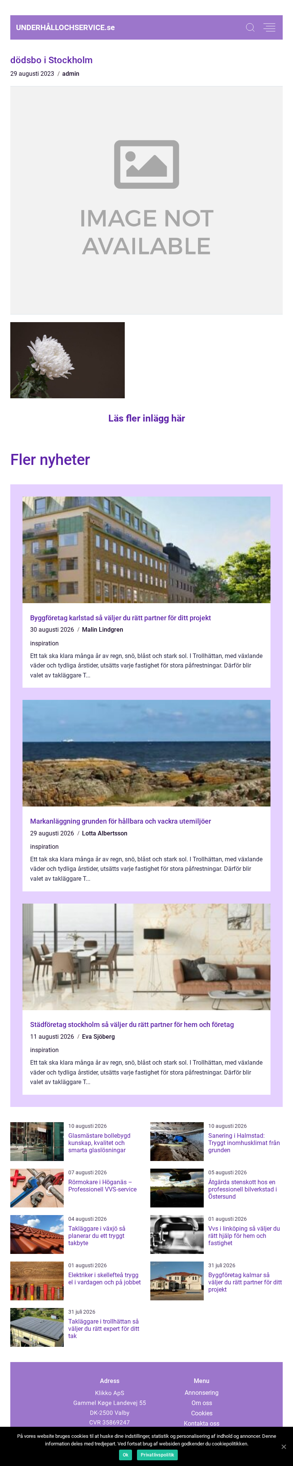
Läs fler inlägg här (146, 418)
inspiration (44, 643)
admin (70, 73)
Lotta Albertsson (104, 833)
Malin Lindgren (102, 629)
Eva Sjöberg (98, 1036)
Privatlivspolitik (157, 1455)
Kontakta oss (201, 1423)
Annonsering (202, 1392)
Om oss (202, 1403)
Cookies (202, 1413)
